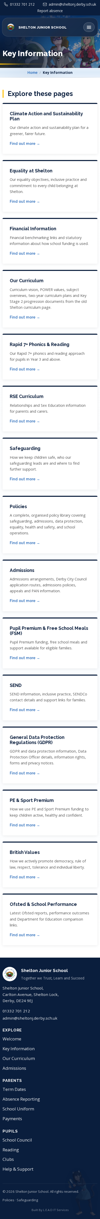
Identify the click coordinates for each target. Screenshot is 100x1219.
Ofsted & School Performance (43, 904)
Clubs (8, 1159)
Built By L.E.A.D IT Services (50, 1210)
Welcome (12, 1039)
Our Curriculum (26, 280)
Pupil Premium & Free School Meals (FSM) (49, 630)
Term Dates (14, 1089)
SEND (16, 685)
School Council (17, 1140)
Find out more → (25, 143)
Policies (18, 506)
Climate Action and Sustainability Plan (46, 116)
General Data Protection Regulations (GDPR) (37, 740)
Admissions (22, 570)
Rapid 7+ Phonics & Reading (39, 344)
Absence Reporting (21, 1099)
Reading (11, 1150)
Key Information (19, 1049)
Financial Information (33, 228)
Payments (12, 1118)
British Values (25, 852)
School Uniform (18, 1109)
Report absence (50, 10)
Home (32, 72)
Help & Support (18, 1169)
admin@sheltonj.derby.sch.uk (30, 1018)
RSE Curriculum (26, 396)
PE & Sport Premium (32, 800)
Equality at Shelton (31, 170)
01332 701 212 (16, 1010)
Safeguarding (25, 448)
